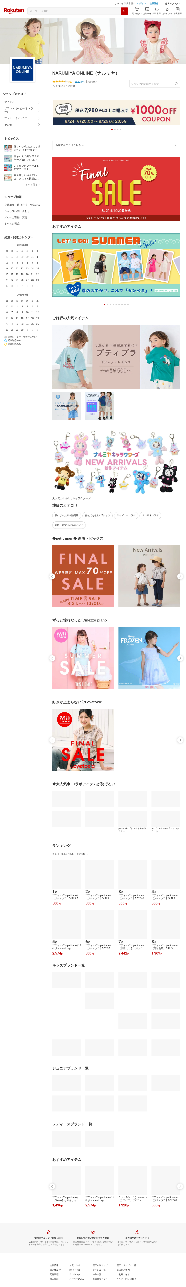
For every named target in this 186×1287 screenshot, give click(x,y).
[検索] (124, 20)
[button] (173, 13)
